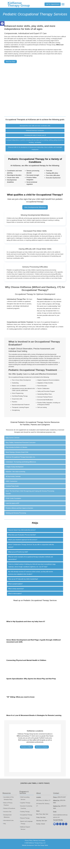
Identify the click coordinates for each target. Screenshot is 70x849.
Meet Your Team (10, 61)
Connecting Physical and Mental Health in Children (26, 660)
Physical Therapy (25, 818)
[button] (35, 438)
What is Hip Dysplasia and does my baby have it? (25, 621)
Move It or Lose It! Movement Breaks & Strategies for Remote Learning (33, 715)
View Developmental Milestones (35, 207)
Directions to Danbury (42, 747)
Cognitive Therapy (25, 802)
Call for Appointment (53, 4)
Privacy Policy (28, 840)
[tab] (35, 438)
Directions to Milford (26, 747)
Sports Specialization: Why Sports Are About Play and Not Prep (31, 679)
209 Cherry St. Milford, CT (43, 800)
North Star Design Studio (41, 845)
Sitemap (35, 840)
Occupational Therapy (26, 814)
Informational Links (8, 820)
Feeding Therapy (25, 811)
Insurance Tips (7, 811)
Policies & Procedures (9, 808)
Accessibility (42, 840)
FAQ (4, 823)
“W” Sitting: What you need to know (20, 697)
